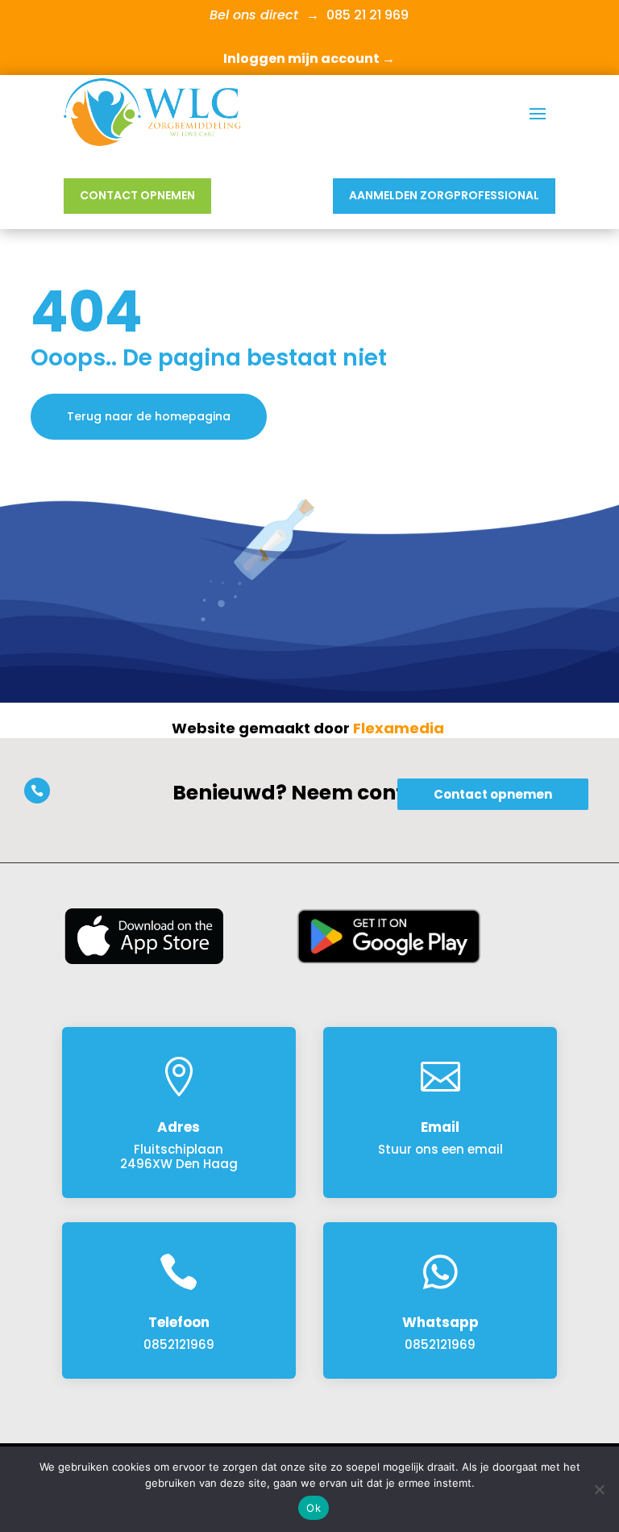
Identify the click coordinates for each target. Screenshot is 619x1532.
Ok (313, 1507)
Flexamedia (398, 728)
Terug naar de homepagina (149, 416)
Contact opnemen (137, 195)
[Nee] (599, 1489)
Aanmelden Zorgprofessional (444, 195)
